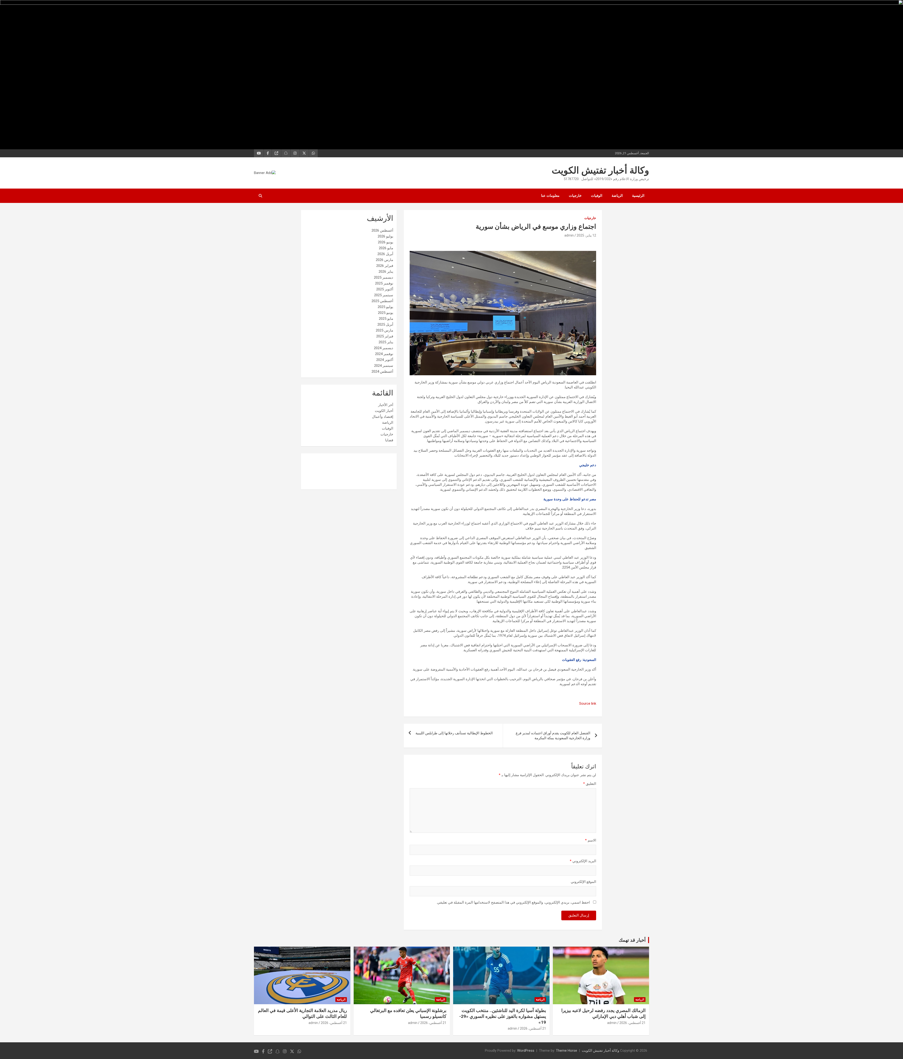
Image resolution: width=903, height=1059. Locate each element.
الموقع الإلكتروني (583, 882)
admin (569, 235)
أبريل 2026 (385, 254)
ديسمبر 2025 (383, 277)
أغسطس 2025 (382, 301)
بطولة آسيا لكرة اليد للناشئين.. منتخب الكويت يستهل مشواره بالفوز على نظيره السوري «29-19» (502, 1016)
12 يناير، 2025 (586, 235)
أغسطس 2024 (382, 371)
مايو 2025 (386, 318)
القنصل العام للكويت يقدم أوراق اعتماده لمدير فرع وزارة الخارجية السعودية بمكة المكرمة (553, 735)
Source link (587, 703)
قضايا (389, 440)
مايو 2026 (386, 248)
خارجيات (575, 196)
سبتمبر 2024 (383, 366)
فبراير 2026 (384, 266)
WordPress (525, 1050)
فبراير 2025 (384, 336)
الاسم (590, 840)
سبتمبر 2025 (383, 295)
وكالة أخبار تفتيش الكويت (600, 170)
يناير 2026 (386, 271)
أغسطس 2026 (382, 230)
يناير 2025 (386, 342)
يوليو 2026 (385, 236)
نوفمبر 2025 (384, 283)
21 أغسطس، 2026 (632, 1023)
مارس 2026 (384, 260)
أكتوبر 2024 (384, 360)
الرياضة (617, 196)
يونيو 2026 (385, 242)
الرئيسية (638, 196)
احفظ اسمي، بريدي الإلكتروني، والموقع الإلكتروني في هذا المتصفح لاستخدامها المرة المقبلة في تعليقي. (513, 902)
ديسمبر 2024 (383, 348)
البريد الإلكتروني (583, 861)
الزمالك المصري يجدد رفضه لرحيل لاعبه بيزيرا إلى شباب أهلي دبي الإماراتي (603, 1013)
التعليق (589, 784)
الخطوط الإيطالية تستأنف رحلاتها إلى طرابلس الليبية (454, 733)
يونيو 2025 (385, 313)
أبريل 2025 (385, 324)
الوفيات (596, 196)
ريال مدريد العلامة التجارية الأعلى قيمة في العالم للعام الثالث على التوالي (302, 1013)
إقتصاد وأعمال (382, 417)
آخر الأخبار (385, 405)
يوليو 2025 (385, 307)
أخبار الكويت (384, 411)
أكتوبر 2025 (384, 289)
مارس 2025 (384, 330)
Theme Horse (566, 1050)
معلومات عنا (550, 196)
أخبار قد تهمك (632, 940)
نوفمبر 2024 (384, 354)
